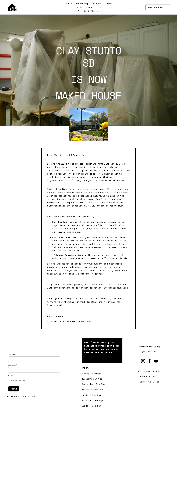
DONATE (78, 7)
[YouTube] (156, 361)
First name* (12, 354)
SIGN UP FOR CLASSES (158, 7)
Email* (10, 376)
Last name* (12, 365)
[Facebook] (149, 361)
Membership (82, 3)
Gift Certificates (89, 11)
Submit (13, 389)
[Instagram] (143, 361)
